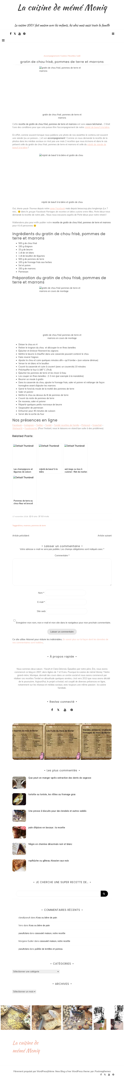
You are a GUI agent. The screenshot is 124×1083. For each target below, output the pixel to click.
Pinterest (85, 425)
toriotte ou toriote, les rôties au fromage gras (52, 794)
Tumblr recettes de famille (66, 425)
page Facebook (57, 208)
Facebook (17, 425)
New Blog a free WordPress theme (72, 1071)
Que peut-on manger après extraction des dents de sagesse (59, 777)
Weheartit (17, 428)
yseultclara (23, 933)
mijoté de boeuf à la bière (97, 127)
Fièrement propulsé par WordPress (30, 1071)
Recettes (72, 56)
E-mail (41, 602)
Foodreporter (31, 428)
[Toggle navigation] (3, 40)
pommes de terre (38, 525)
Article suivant (105, 535)
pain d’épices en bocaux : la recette (46, 827)
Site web (41, 611)
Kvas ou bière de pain (46, 917)
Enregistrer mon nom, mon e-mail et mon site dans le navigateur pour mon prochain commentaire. (63, 622)
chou (21, 525)
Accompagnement (51, 56)
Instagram (29, 425)
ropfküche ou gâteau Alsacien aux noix (48, 860)
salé (78, 56)
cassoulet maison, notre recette (50, 933)
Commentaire (62, 555)
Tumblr (48, 425)
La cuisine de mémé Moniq (62, 7)
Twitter (39, 425)
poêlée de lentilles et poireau (49, 949)
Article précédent (20, 535)
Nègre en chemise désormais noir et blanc (50, 844)
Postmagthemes (103, 1071)
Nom (41, 593)
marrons (27, 525)
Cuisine (64, 56)
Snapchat (97, 425)
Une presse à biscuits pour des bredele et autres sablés (57, 811)
